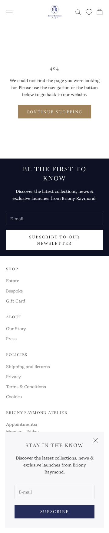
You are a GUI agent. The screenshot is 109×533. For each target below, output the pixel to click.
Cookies (14, 396)
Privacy (13, 376)
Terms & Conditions (26, 386)
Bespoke (14, 291)
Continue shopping (55, 111)
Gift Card (15, 301)
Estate (12, 280)
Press (11, 338)
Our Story (16, 328)
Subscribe (54, 511)
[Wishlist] (89, 12)
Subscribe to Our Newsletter (54, 240)
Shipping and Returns (28, 366)
